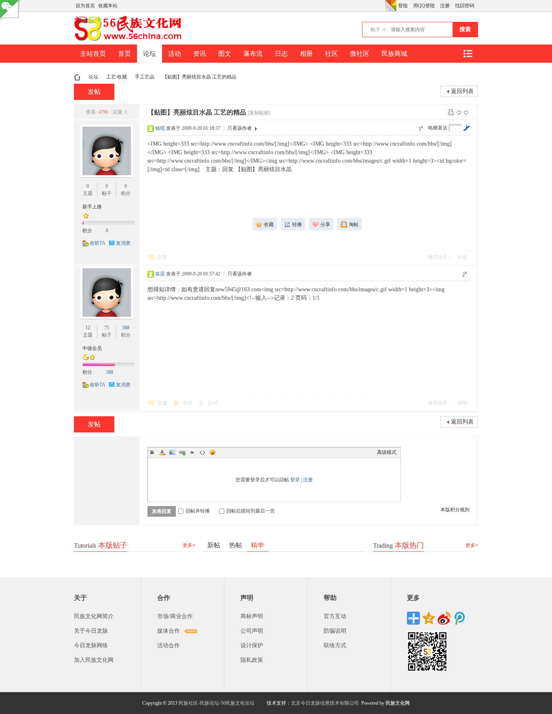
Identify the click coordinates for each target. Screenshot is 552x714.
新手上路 (92, 207)
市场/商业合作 (175, 616)
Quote (192, 452)
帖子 (375, 29)
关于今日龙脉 (91, 631)
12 (87, 328)
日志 (281, 53)
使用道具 (437, 257)
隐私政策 (251, 660)
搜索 (465, 29)
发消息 (123, 243)
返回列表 (462, 91)
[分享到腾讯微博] (459, 618)
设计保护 (251, 645)
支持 (188, 403)
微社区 (359, 53)
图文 (224, 53)
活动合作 (168, 645)
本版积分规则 (455, 510)
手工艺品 (144, 77)
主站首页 (93, 53)
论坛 (149, 53)
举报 (462, 257)
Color (162, 452)
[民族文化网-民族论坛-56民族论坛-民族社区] (129, 39)
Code (202, 452)
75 (106, 328)
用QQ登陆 (424, 5)
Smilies (213, 452)
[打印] (451, 112)
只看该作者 (240, 128)
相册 (306, 53)
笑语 (160, 274)
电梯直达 (437, 128)
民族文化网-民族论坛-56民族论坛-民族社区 (77, 77)
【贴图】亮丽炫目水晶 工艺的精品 (199, 77)
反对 (212, 403)
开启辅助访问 (383, 5)
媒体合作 (168, 631)
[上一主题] (458, 112)
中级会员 (92, 348)
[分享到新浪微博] (444, 618)
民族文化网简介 (94, 616)
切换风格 (390, 5)
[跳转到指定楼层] (466, 128)
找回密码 (464, 5)
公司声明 (251, 631)
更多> (189, 545)
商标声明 (251, 616)
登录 (295, 480)
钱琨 (160, 128)
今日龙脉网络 (91, 645)
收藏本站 (108, 5)
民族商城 (394, 53)
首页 (124, 53)
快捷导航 (467, 53)
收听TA (97, 243)
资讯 (199, 53)
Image (172, 452)
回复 (162, 257)
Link (182, 452)
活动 (174, 53)
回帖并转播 (197, 511)
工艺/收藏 (116, 77)
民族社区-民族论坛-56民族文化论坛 (217, 703)
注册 (445, 5)
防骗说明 (335, 631)
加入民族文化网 (94, 660)
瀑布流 (253, 53)
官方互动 (335, 616)
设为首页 (85, 5)
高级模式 (386, 452)
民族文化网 (398, 703)
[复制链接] (259, 113)
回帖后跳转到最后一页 (250, 511)
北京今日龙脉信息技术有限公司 (325, 703)
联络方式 (335, 645)
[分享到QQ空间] (428, 618)
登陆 (403, 5)
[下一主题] (466, 112)
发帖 (94, 91)
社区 (331, 53)
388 (125, 328)
